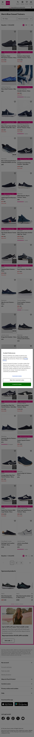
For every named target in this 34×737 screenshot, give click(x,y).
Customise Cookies (17, 376)
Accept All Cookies (16, 384)
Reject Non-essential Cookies (17, 380)
